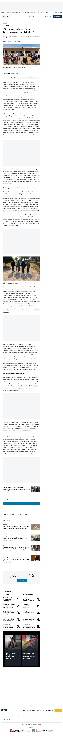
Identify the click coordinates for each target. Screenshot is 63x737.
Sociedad (5, 524)
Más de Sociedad (7, 521)
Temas (37, 716)
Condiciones (35, 724)
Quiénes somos (16, 716)
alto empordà (18, 514)
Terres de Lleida (41, 12)
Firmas (27, 716)
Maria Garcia (7, 73)
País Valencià (18, 12)
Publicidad (48, 716)
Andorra (10, 12)
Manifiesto (3, 716)
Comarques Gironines (26, 12)
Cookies (39, 724)
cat (58, 12)
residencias (6, 514)
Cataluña (6, 12)
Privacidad (30, 724)
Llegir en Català (17, 41)
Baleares (14, 12)
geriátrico (12, 514)
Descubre (7, 633)
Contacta (60, 716)
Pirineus (46, 12)
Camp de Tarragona (33, 12)
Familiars (25, 514)
